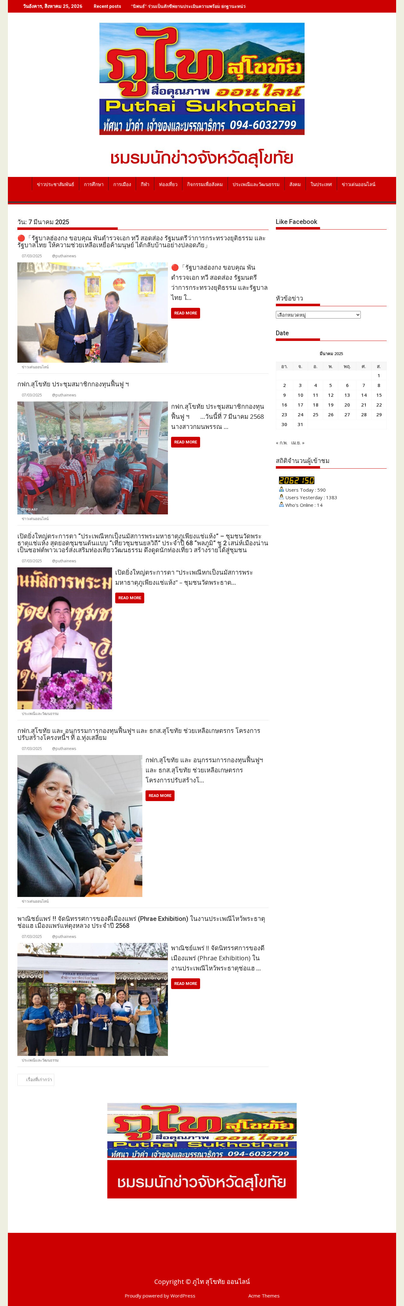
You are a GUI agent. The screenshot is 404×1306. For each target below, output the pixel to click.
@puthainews (64, 256)
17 (300, 404)
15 (379, 395)
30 (284, 424)
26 (331, 414)
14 (364, 395)
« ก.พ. (282, 442)
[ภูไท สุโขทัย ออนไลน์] (23, 183)
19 (331, 404)
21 (364, 404)
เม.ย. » (298, 442)
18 (315, 404)
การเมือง (122, 184)
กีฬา (145, 184)
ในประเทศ (321, 184)
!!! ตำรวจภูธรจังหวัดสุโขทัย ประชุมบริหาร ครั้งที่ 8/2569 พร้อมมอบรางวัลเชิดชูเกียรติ (213, 6)
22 (379, 404)
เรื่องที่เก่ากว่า (39, 1079)
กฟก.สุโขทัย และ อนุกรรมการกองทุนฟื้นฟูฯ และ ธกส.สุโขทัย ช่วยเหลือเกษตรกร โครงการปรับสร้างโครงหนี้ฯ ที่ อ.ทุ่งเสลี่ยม (138, 734)
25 (315, 414)
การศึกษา (94, 184)
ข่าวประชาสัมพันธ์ (55, 184)
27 (347, 414)
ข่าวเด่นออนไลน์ (358, 184)
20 (347, 404)
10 (300, 395)
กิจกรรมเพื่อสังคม (205, 184)
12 (331, 395)
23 (284, 414)
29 (379, 414)
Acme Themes (264, 1295)
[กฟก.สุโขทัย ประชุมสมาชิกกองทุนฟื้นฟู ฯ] (92, 405)
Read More (185, 313)
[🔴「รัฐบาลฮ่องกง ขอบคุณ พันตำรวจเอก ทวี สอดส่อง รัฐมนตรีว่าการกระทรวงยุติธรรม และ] (92, 266)
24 (300, 414)
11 (315, 395)
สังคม (295, 184)
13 (347, 395)
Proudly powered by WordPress (160, 1295)
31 (300, 424)
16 (284, 404)
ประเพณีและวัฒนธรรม (256, 184)
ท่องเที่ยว (168, 184)
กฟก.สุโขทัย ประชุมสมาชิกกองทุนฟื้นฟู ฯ (73, 384)
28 (364, 414)
